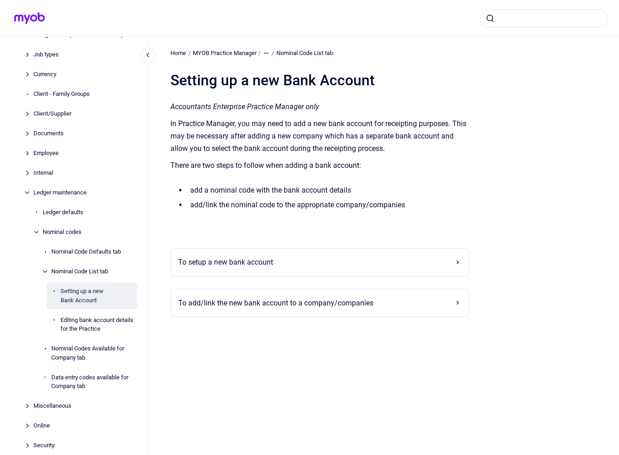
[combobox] (544, 18)
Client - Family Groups (61, 93)
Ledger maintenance (60, 192)
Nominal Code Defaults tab (86, 251)
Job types (46, 54)
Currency (44, 74)
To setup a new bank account (225, 262)
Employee (46, 153)
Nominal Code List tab (79, 271)
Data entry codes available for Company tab (89, 382)
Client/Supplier (52, 113)
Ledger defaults (63, 212)
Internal (43, 172)
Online (41, 425)
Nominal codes (62, 231)
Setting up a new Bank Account (82, 296)
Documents (48, 133)
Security (44, 445)
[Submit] (490, 18)
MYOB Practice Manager (225, 53)
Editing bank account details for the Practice (96, 324)
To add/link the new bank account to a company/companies (275, 303)
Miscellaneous (52, 405)
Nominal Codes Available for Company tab (87, 353)
